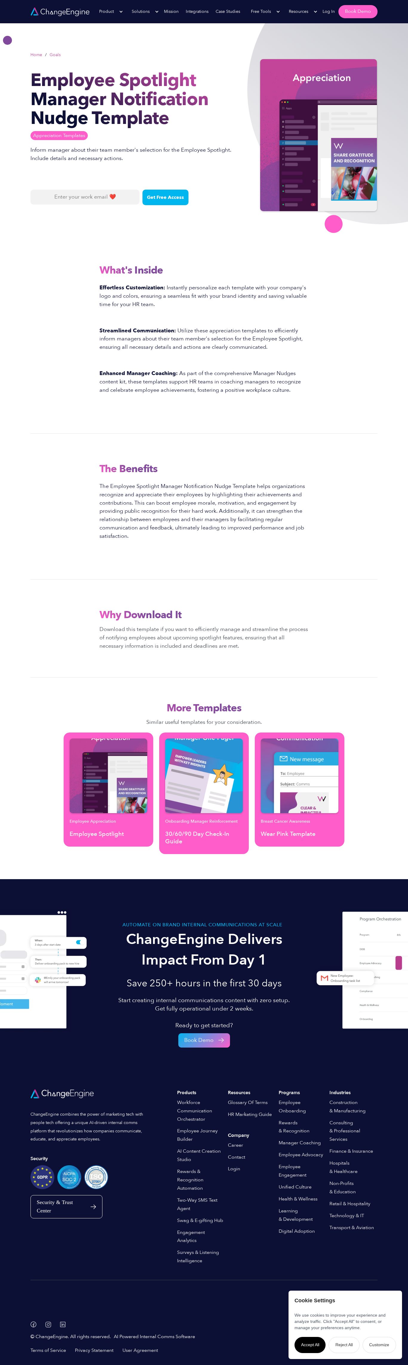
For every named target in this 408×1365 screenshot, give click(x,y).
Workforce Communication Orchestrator (194, 1111)
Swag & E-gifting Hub (200, 1220)
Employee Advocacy (301, 1154)
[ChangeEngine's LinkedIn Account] (63, 1324)
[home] (59, 11)
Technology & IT (346, 1215)
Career (235, 1145)
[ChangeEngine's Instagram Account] (48, 1324)
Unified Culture (295, 1187)
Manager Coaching (300, 1143)
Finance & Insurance (351, 1151)
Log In (329, 11)
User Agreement (140, 1350)
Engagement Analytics (191, 1236)
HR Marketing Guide (250, 1114)
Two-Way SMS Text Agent (197, 1204)
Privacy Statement (94, 1350)
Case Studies (228, 11)
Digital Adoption (297, 1231)
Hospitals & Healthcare (343, 1167)
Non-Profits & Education (342, 1187)
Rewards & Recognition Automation (190, 1180)
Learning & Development (296, 1215)
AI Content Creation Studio (199, 1155)
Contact (236, 1157)
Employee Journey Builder (197, 1135)
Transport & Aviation (351, 1227)
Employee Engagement (292, 1170)
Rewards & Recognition (294, 1127)
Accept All (310, 1344)
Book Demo (358, 11)
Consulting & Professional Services (344, 1131)
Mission (171, 11)
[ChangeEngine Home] (62, 1093)
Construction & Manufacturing (347, 1106)
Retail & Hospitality (349, 1203)
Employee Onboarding (292, 1106)
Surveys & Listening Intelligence (198, 1256)
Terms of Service (48, 1350)
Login (234, 1169)
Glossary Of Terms (248, 1102)
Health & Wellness (298, 1199)
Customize (379, 1344)
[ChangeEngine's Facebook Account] (33, 1324)
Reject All (344, 1344)
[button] (108, 11)
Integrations (197, 11)
